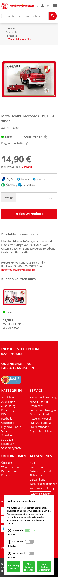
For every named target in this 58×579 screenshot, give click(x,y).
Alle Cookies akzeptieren (44, 567)
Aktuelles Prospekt (41, 418)
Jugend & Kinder (11, 427)
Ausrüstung (8, 406)
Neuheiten (7, 444)
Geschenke (12, 32)
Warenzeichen (10, 467)
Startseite (10, 28)
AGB (32, 463)
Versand (27, 167)
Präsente (12, 35)
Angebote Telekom (41, 431)
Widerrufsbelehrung (42, 488)
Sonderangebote (11, 448)
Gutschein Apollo (40, 414)
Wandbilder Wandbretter (22, 39)
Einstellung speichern (13, 567)
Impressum (37, 467)
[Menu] (55, 5)
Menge (9, 197)
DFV (3, 414)
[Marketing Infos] (9, 553)
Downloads (37, 406)
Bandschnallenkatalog (43, 397)
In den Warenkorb (29, 214)
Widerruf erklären (40, 493)
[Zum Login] (42, 5)
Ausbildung (8, 402)
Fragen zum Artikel (12, 143)
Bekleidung (8, 410)
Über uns (7, 463)
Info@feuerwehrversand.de (18, 269)
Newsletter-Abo (39, 402)
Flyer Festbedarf (39, 427)
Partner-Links (9, 471)
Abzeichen (7, 397)
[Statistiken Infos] (9, 542)
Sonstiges (7, 435)
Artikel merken (33, 136)
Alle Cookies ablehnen (28, 567)
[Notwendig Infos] (9, 530)
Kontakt (6, 475)
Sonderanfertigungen (43, 410)
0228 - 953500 (11, 354)
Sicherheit (7, 431)
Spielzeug (7, 439)
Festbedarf (7, 418)
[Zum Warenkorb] (47, 6)
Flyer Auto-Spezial (40, 423)
